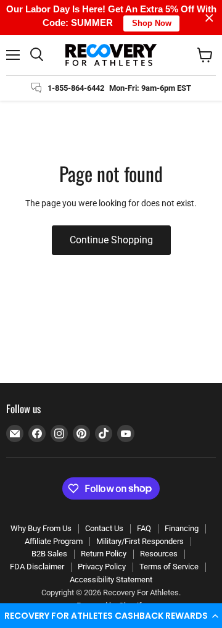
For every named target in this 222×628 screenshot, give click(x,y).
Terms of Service (169, 566)
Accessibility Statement (111, 579)
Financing (182, 528)
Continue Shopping (111, 240)
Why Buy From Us (41, 528)
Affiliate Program (54, 541)
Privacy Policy (102, 566)
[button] (111, 615)
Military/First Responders (140, 541)
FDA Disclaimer (37, 566)
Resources (159, 553)
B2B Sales (49, 553)
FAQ (144, 528)
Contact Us (104, 528)
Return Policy (103, 553)
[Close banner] (209, 17)
